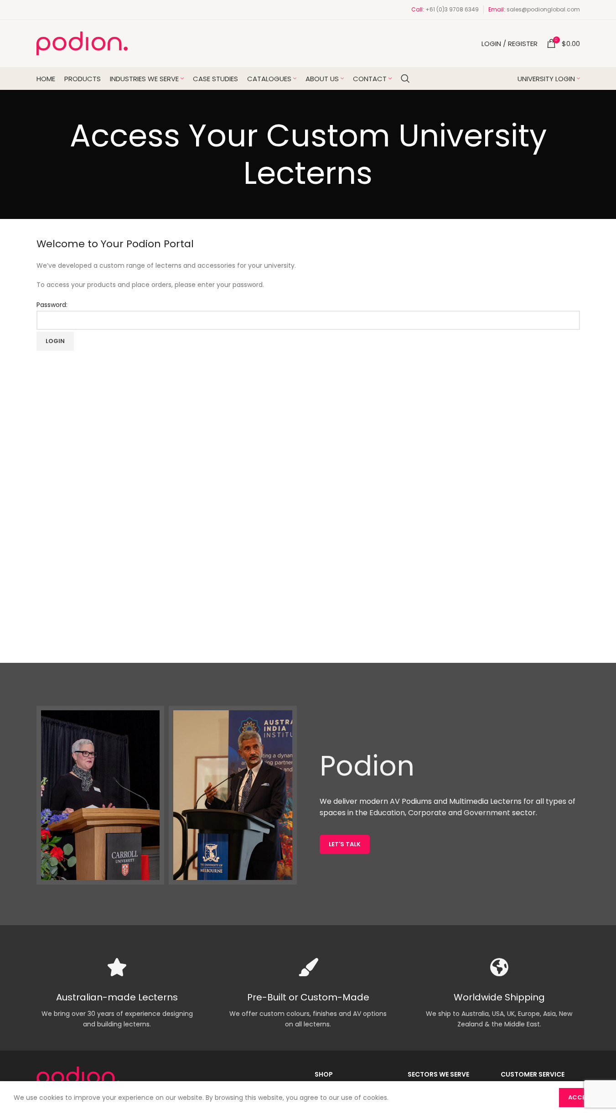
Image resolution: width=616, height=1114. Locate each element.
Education (387, 812)
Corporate (427, 812)
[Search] (405, 78)
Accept (580, 1097)
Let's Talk (345, 844)
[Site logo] (82, 42)
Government (487, 812)
